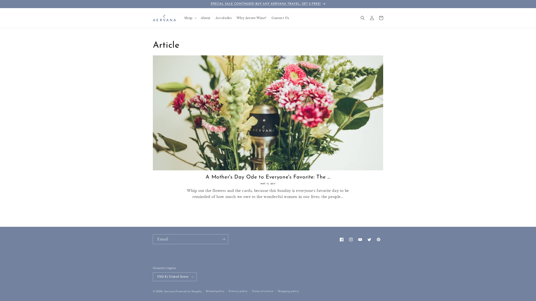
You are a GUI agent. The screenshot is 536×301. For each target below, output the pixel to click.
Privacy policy (238, 291)
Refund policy (215, 291)
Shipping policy (288, 291)
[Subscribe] (223, 239)
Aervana (169, 291)
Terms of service (263, 291)
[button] (190, 18)
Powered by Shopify (188, 291)
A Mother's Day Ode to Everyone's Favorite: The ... (268, 177)
